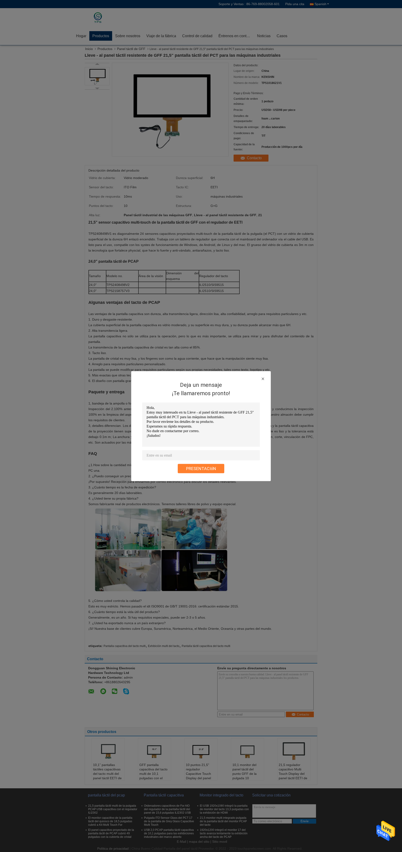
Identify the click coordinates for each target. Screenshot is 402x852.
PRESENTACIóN (201, 468)
